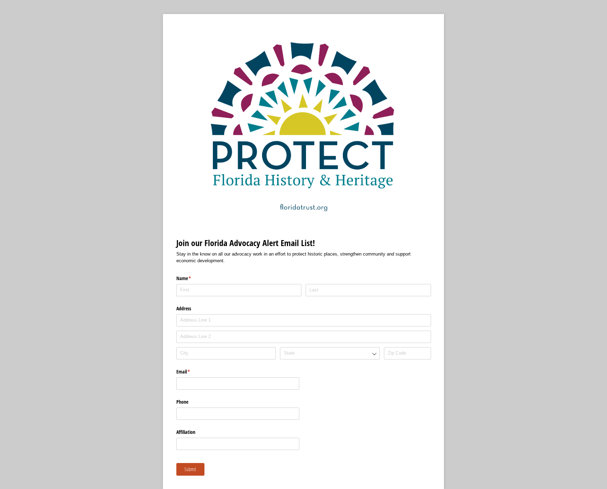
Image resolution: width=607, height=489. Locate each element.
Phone (182, 401)
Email (191, 371)
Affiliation (185, 432)
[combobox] (329, 353)
